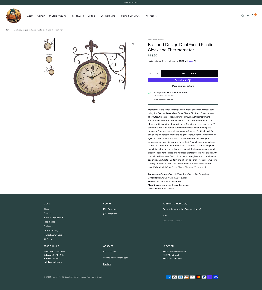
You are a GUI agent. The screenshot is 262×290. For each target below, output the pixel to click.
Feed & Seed (78, 15)
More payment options (183, 86)
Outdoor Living (108, 15)
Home (8, 30)
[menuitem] (30, 16)
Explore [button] (107, 264)
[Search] (242, 16)
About (30, 15)
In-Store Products (57, 15)
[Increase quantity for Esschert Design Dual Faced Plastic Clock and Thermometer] (158, 73)
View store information (163, 100)
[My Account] (248, 16)
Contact (41, 15)
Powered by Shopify (95, 277)
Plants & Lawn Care (130, 15)
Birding (91, 15)
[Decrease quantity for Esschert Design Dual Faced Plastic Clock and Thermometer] (150, 73)
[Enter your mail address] (215, 220)
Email (165, 215)
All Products (151, 15)
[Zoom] (133, 43)
